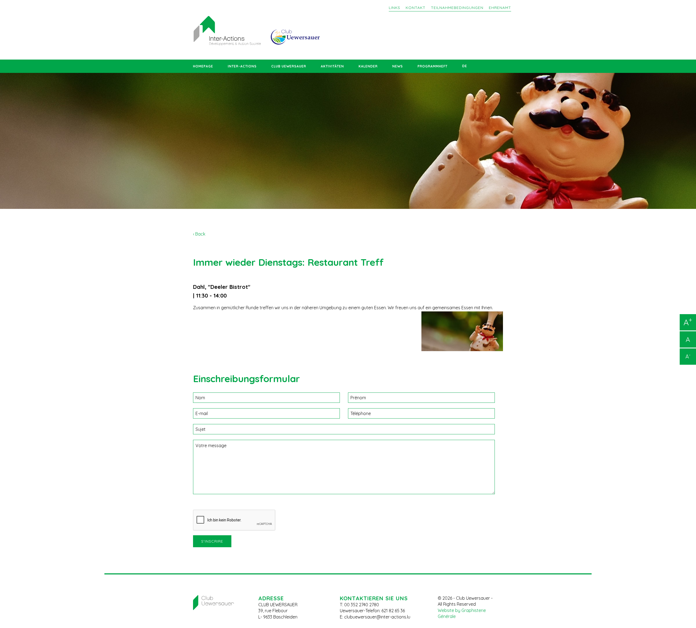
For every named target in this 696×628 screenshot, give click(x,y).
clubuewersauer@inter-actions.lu (377, 617)
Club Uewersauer (288, 66)
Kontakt (415, 7)
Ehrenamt (500, 7)
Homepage (203, 66)
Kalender (368, 66)
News (397, 66)
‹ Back (199, 234)
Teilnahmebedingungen (457, 7)
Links (394, 7)
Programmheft (433, 66)
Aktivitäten (332, 66)
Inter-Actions (242, 66)
